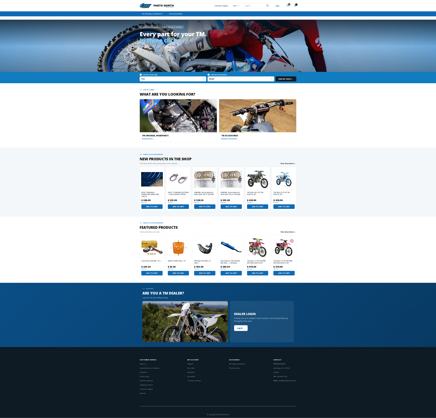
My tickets (190, 372)
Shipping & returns (146, 385)
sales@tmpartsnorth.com (287, 381)
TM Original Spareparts (152, 14)
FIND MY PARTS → (286, 79)
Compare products (194, 381)
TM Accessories (175, 14)
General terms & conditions (149, 368)
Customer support (146, 389)
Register (190, 364)
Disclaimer (143, 372)
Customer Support (221, 6)
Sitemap (143, 393)
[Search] (267, 5)
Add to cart (152, 207)
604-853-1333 (282, 376)
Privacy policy (144, 376)
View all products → (288, 163)
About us (143, 364)
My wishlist (191, 376)
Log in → (241, 328)
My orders (191, 368)
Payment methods (146, 381)
